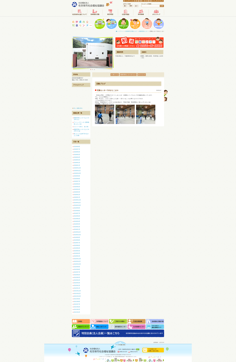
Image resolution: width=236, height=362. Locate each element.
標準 (131, 6)
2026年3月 (77, 160)
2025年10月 (77, 173)
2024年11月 (77, 202)
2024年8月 (77, 210)
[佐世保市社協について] (79, 12)
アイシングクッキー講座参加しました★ (81, 123)
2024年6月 (77, 216)
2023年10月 (77, 234)
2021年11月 (77, 293)
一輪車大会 (147, 23)
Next (115, 53)
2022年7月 (77, 272)
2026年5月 (77, 154)
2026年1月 (77, 165)
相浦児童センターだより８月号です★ (81, 130)
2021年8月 (77, 301)
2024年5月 (77, 218)
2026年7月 (77, 149)
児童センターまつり (135, 23)
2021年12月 (77, 291)
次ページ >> (141, 74)
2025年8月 (77, 178)
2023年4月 (77, 250)
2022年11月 (77, 261)
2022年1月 (77, 288)
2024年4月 (77, 221)
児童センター (99, 23)
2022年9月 (77, 266)
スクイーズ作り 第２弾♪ (81, 126)
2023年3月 (77, 253)
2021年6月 (77, 307)
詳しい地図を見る (78, 108)
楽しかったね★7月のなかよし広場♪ (81, 134)
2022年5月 (77, 277)
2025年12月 (77, 168)
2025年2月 (77, 194)
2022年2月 (77, 285)
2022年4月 (77, 280)
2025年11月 (77, 170)
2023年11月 (77, 232)
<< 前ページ (114, 74)
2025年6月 (77, 184)
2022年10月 (77, 264)
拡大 (136, 6)
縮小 (125, 6)
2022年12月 (77, 258)
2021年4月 (77, 312)
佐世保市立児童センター (82, 23)
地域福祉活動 (95, 12)
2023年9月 (77, 237)
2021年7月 (77, 304)
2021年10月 (77, 296)
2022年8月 (77, 269)
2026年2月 (77, 162)
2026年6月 (77, 152)
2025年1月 (77, 197)
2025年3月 (77, 192)
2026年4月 (77, 157)
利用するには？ (123, 23)
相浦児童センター (143, 31)
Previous (70, 53)
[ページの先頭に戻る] (120, 343)
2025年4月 (77, 189)
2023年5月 (77, 248)
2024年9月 (77, 208)
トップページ (120, 31)
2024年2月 (77, 226)
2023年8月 (77, 240)
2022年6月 (77, 274)
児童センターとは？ (111, 23)
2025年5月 (77, 186)
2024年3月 (77, 224)
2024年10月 (77, 205)
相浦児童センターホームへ (128, 74)
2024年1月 (77, 229)
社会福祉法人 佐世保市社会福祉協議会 (92, 4)
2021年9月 (77, 299)
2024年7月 (77, 213)
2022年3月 (77, 282)
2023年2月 (77, 256)
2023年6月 (77, 245)
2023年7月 (77, 242)
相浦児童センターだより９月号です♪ (81, 118)
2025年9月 (77, 176)
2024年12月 (77, 200)
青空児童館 (158, 23)
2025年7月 (77, 181)
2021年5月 (77, 309)
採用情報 (141, 12)
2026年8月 (77, 146)
